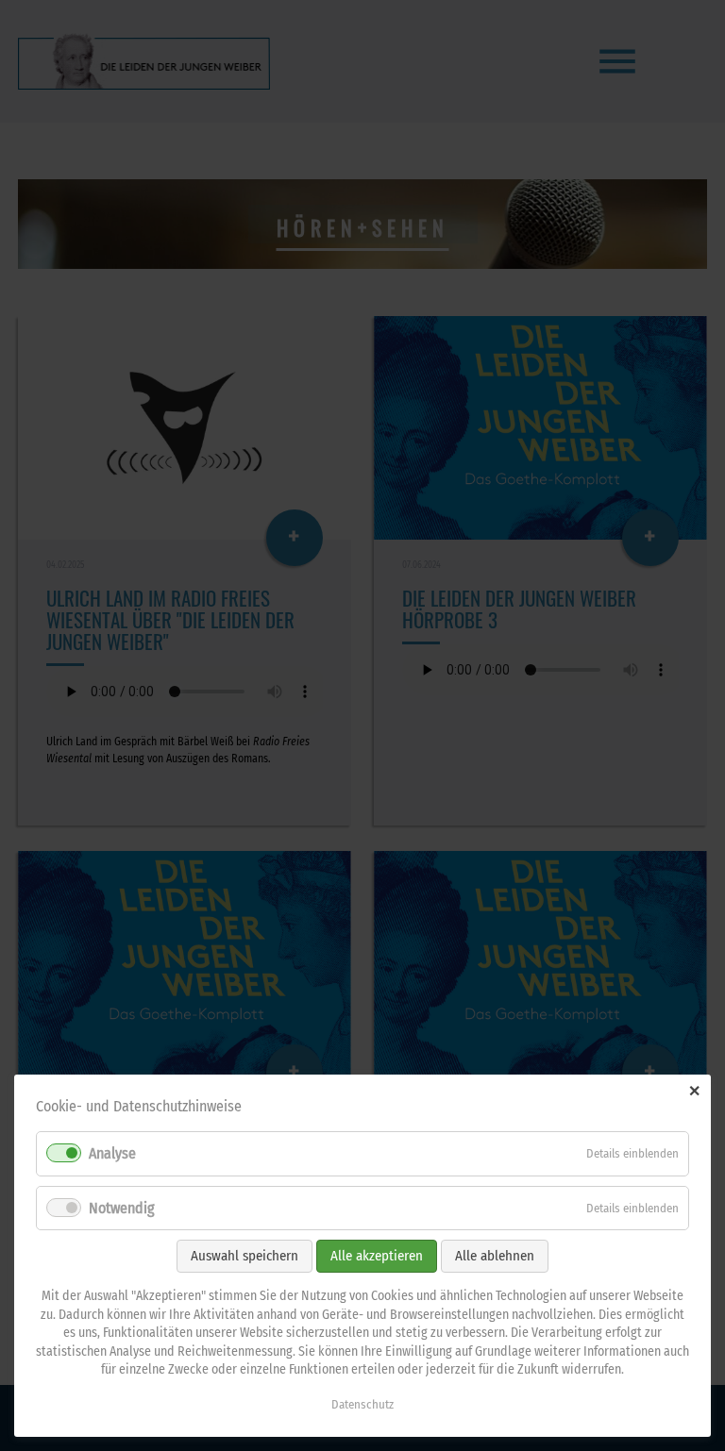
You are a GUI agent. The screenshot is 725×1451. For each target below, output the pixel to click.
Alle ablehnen (494, 1255)
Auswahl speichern (244, 1255)
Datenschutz (362, 1404)
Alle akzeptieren (376, 1255)
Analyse (112, 1153)
